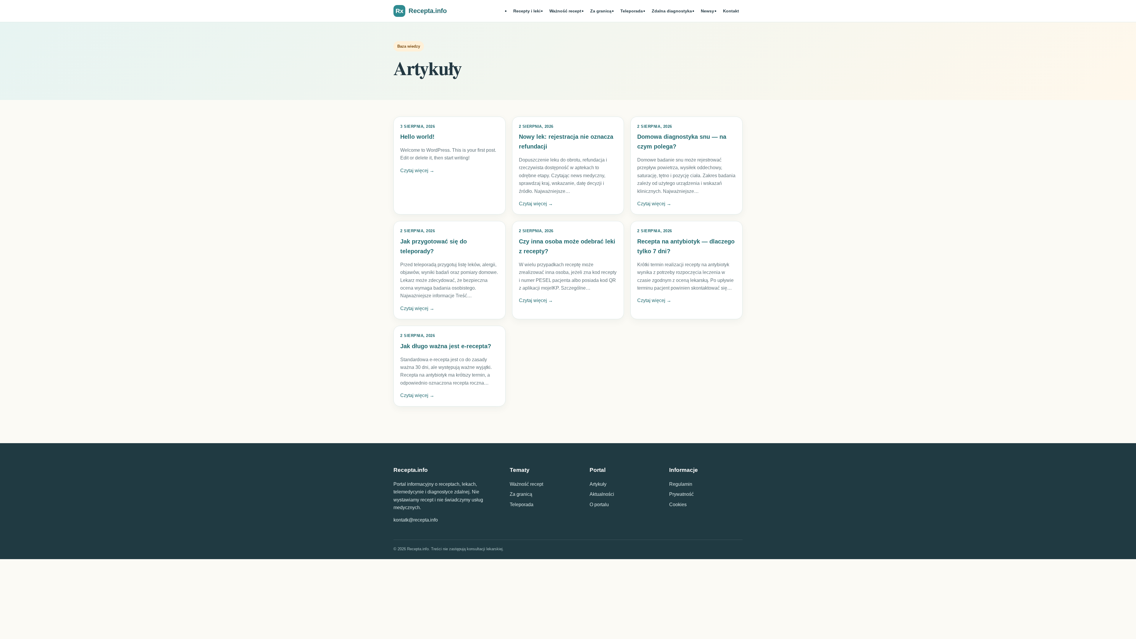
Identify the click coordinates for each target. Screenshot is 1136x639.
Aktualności (602, 494)
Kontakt (731, 11)
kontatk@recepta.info (415, 519)
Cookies (678, 504)
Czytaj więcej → (417, 170)
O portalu (599, 504)
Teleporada (631, 11)
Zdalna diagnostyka (672, 11)
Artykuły (598, 484)
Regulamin (680, 484)
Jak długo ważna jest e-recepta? (445, 346)
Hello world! (417, 136)
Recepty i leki (526, 11)
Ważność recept (565, 11)
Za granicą (600, 11)
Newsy (707, 11)
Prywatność (681, 494)
